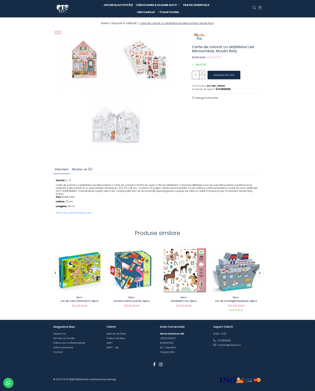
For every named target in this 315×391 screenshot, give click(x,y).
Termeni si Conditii (64, 338)
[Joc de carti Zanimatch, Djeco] (79, 269)
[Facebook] (154, 365)
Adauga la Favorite (206, 97)
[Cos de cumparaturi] (260, 8)
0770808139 (224, 340)
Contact (58, 352)
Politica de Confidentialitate (69, 343)
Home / (106, 23)
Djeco (79, 297)
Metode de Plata (116, 333)
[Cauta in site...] (254, 8)
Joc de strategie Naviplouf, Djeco (236, 301)
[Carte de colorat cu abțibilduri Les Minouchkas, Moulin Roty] (85, 60)
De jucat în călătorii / (125, 23)
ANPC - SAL (113, 347)
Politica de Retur (116, 338)
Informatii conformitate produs (74, 212)
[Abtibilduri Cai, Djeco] (183, 269)
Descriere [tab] (61, 169)
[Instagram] (161, 365)
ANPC (110, 343)
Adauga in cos (223, 75)
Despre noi (59, 333)
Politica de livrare (63, 347)
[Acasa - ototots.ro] (72, 9)
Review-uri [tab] (82, 169)
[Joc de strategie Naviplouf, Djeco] (235, 269)
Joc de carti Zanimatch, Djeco (79, 301)
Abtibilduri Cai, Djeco (184, 301)
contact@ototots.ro (229, 345)
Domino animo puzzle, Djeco (132, 301)
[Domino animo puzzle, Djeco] (131, 269)
